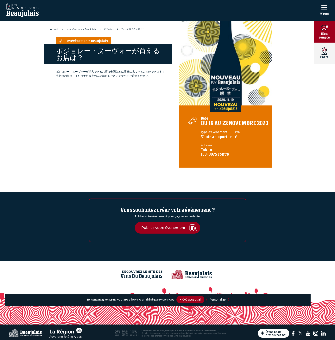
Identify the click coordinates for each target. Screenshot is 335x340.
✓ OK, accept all (190, 299)
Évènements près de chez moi (276, 333)
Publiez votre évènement (163, 228)
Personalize (218, 299)
